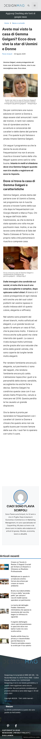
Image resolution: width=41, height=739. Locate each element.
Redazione (7, 733)
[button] (28, 5)
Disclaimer (7, 735)
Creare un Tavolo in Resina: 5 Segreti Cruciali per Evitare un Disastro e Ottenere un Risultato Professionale (21, 566)
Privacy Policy (21, 733)
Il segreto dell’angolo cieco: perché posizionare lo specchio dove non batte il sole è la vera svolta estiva (21, 626)
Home (6, 23)
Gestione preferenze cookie (31, 737)
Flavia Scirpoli (7, 54)
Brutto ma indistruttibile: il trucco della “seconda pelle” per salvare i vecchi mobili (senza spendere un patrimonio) (20, 595)
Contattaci (8, 701)
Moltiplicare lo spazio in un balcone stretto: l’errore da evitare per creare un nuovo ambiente (20, 581)
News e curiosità (18, 23)
